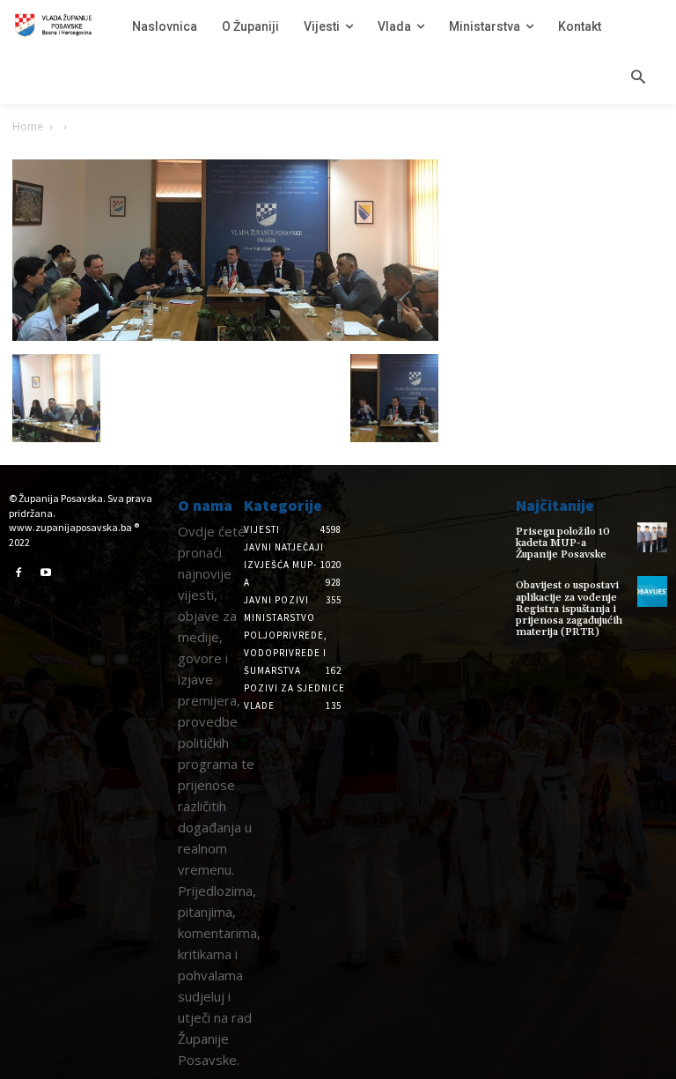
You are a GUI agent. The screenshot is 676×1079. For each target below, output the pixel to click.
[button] (638, 78)
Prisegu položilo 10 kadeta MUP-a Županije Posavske (563, 543)
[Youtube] (46, 573)
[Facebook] (18, 573)
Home (27, 126)
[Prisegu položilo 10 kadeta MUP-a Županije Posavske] (652, 537)
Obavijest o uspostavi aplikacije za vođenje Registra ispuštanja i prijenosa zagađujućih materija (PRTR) (569, 609)
